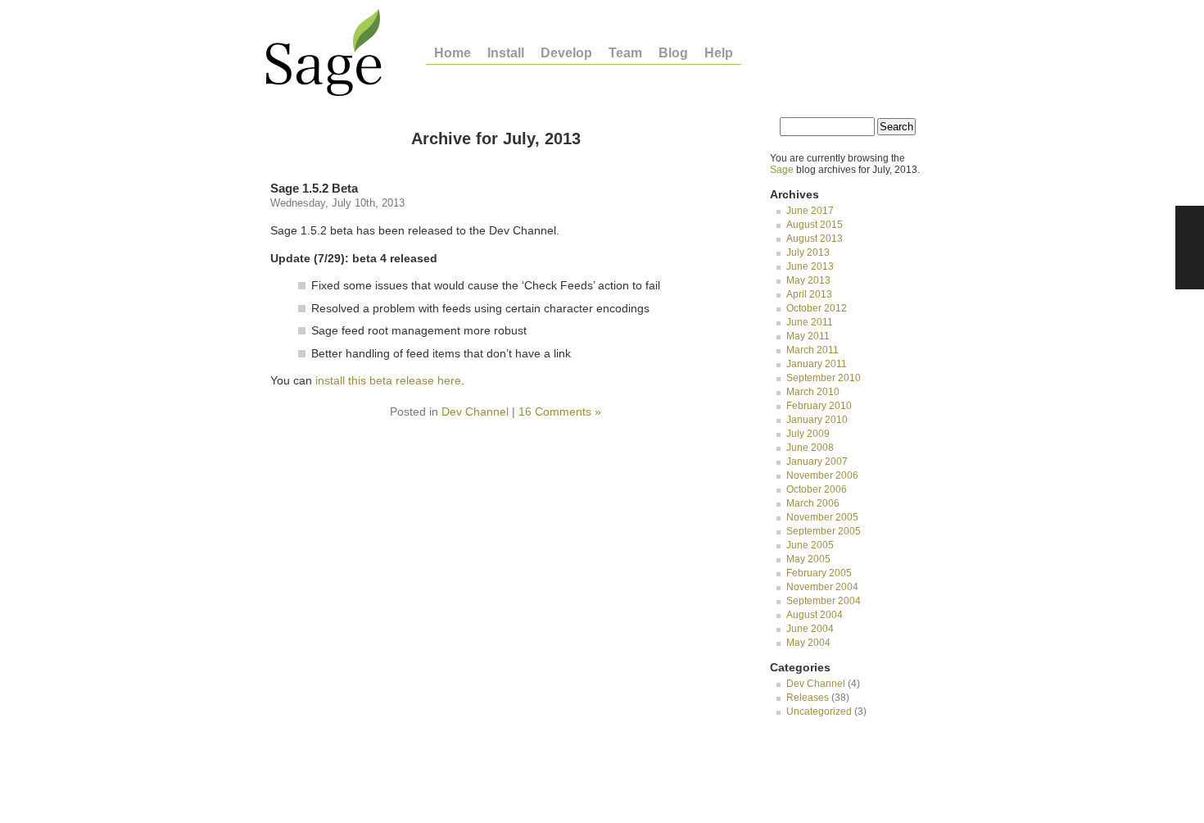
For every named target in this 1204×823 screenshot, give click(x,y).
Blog (673, 53)
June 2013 (810, 266)
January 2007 (817, 461)
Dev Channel (475, 411)
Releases (807, 697)
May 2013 (808, 280)
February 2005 (819, 573)
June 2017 (810, 210)
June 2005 (810, 545)
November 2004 (822, 587)
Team (625, 53)
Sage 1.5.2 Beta (314, 188)
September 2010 (823, 378)
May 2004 (808, 642)
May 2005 (808, 559)
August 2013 (814, 238)
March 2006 (813, 503)
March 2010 (813, 392)
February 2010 (819, 406)
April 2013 (809, 294)
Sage (782, 169)
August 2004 (814, 615)
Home (452, 53)
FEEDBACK (1189, 247)
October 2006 (816, 489)
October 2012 (816, 308)
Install (505, 53)
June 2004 (810, 628)
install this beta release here (388, 380)
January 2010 (817, 419)
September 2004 (823, 601)
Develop (566, 53)
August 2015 (814, 224)
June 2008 (810, 447)
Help (718, 53)
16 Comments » (559, 411)
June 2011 (809, 322)
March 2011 (812, 350)
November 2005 (822, 517)
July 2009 (808, 433)
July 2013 (808, 252)
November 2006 (822, 475)
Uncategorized (819, 711)
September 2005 (823, 531)
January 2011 (816, 364)
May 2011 (808, 336)
